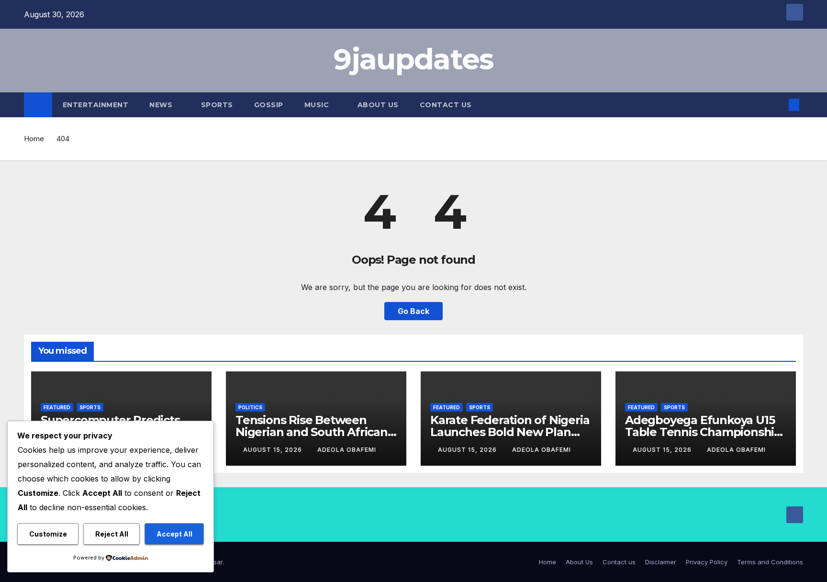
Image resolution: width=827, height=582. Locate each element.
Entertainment (96, 105)
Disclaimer (660, 562)
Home (34, 138)
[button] (778, 105)
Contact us (446, 105)
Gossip (268, 105)
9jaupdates (413, 59)
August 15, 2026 (273, 449)
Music (317, 105)
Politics (250, 407)
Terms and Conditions (770, 562)
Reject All (111, 534)
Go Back (413, 311)
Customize (48, 534)
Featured (57, 407)
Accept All (174, 534)
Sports (217, 105)
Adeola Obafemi (346, 449)
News (162, 105)
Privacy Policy (706, 562)
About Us (378, 105)
